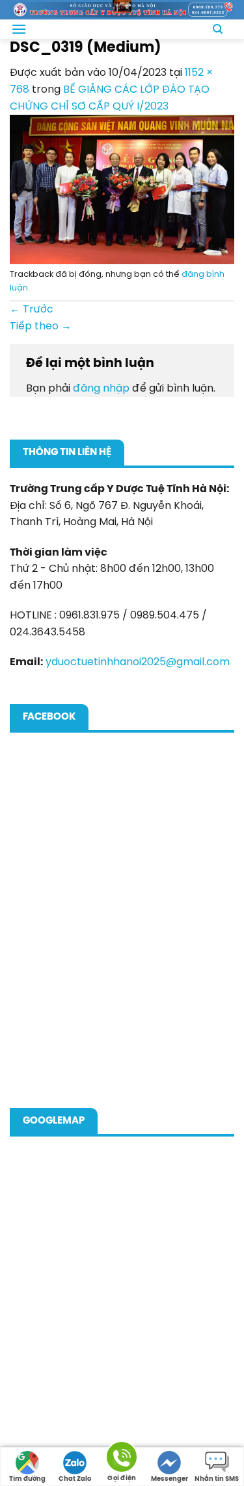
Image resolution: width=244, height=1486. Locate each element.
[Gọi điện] (121, 1459)
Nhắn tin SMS (217, 1479)
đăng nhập (101, 388)
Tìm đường (27, 1479)
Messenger (169, 1479)
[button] (19, 28)
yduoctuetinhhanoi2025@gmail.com (138, 662)
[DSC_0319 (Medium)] (122, 189)
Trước (31, 309)
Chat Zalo (75, 1479)
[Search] (217, 29)
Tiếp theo (41, 326)
